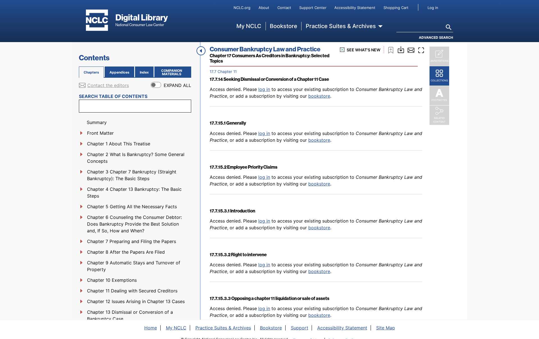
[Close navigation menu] (201, 50)
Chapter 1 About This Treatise (118, 143)
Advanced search (436, 37)
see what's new (363, 49)
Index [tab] (144, 72)
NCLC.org (242, 7)
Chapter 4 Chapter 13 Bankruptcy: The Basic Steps (134, 192)
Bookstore (283, 26)
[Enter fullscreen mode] (421, 49)
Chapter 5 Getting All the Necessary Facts (132, 206)
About (264, 7)
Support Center (312, 7)
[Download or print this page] (401, 49)
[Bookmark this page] (390, 49)
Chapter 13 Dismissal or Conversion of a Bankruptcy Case (130, 315)
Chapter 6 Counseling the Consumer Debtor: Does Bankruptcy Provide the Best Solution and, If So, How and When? (134, 223)
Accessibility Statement (354, 7)
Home (150, 328)
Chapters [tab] (91, 72)
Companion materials (175, 72)
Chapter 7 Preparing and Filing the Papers (131, 241)
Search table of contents (113, 96)
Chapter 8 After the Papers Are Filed (126, 252)
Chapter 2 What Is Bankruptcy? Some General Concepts (135, 158)
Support (299, 328)
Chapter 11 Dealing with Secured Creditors (132, 291)
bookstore (319, 96)
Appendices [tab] (119, 72)
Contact (284, 7)
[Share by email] (411, 49)
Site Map (385, 328)
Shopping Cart (395, 7)
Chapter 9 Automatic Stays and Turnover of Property (133, 266)
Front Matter (100, 133)
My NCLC (248, 26)
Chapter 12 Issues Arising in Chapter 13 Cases (136, 301)
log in (264, 89)
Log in (433, 7)
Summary (97, 122)
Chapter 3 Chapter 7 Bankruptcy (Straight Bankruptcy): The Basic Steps (131, 175)
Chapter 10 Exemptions (112, 280)
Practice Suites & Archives (341, 26)
